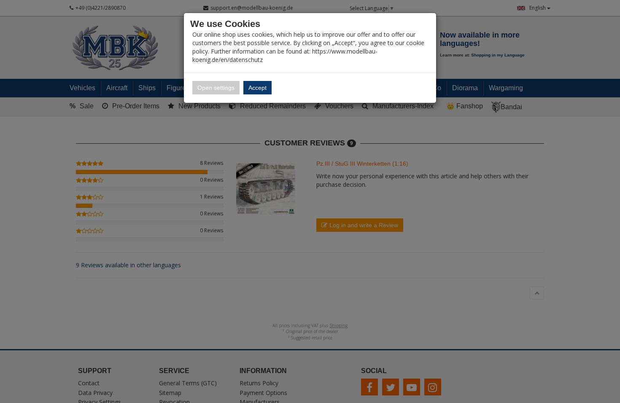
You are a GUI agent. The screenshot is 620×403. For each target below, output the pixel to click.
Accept (257, 87)
